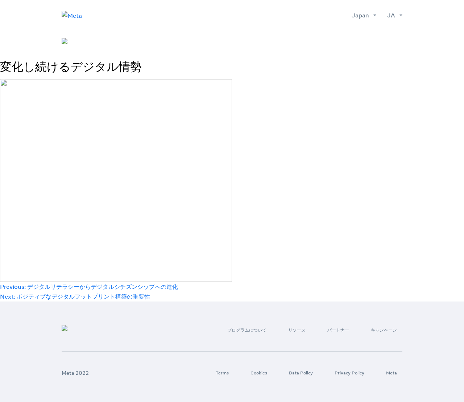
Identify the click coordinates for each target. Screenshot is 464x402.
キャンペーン (385, 41)
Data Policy (301, 373)
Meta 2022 (75, 373)
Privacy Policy (349, 373)
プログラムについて (257, 41)
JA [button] (392, 15)
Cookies (258, 373)
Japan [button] (362, 15)
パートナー (342, 41)
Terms (222, 373)
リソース (305, 41)
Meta (391, 373)
